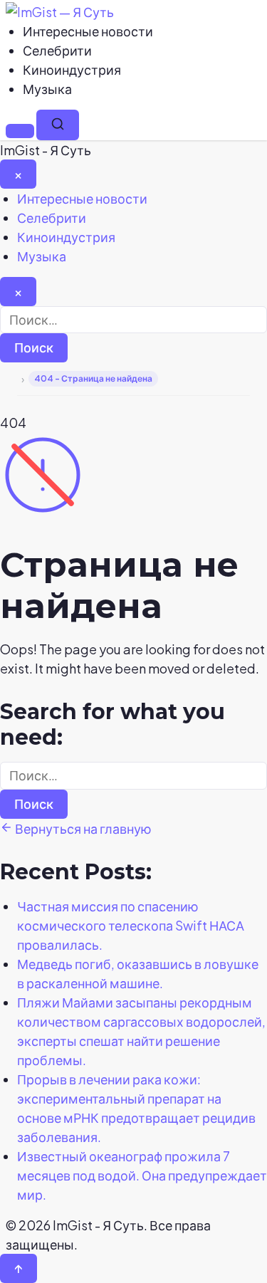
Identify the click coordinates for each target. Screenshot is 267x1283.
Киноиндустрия (72, 69)
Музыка (47, 88)
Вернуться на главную (82, 828)
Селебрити (57, 50)
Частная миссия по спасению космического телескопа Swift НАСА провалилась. (130, 925)
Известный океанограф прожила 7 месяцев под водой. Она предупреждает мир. (142, 1175)
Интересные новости (88, 31)
